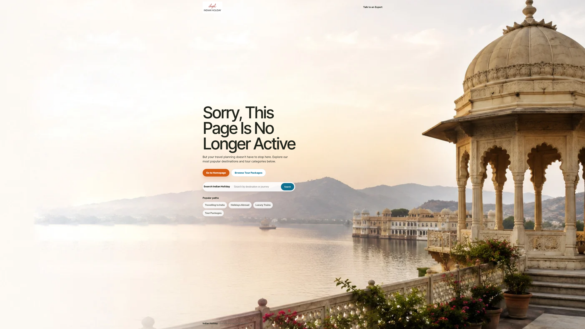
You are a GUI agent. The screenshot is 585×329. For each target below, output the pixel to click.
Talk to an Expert (372, 7)
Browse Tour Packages (248, 172)
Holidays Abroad (240, 204)
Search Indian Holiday (217, 186)
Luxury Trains (263, 204)
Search (287, 187)
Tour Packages (213, 213)
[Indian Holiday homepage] (212, 7)
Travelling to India (215, 204)
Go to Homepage (216, 172)
